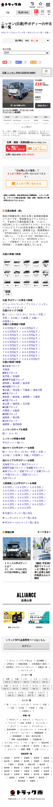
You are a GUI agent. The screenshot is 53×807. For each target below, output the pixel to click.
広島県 (17, 774)
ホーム (12, 661)
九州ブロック (9, 478)
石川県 (26, 403)
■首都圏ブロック (11, 386)
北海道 (6, 369)
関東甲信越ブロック (13, 468)
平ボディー (8, 442)
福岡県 (6, 424)
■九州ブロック (10, 421)
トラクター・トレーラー (20, 733)
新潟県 (16, 383)
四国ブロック (29, 474)
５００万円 (8, 497)
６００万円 (37, 497)
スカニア (41, 692)
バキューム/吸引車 (21, 746)
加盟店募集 (23, 664)
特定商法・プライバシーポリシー (20, 667)
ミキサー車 (42, 729)
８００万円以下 (30, 352)
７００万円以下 (30, 349)
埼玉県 (16, 390)
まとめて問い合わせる (28, 183)
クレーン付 (40, 723)
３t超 (33, 318)
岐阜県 (16, 397)
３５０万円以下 (10, 338)
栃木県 (26, 383)
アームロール (37, 726)
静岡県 (26, 397)
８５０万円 (23, 504)
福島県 (46, 758)
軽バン (20, 442)
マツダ (25, 686)
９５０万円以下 (10, 359)
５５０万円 (23, 497)
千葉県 (26, 390)
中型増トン (8, 321)
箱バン (34, 743)
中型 (40, 314)
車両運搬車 (17, 736)
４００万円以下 (30, 338)
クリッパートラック (13, 304)
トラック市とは (25, 661)
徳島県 (6, 417)
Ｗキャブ (26, 720)
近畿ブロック (43, 471)
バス (25, 743)
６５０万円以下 (10, 349)
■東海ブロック (10, 393)
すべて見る (43, 532)
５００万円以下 (30, 342)
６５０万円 (8, 501)
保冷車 (36, 746)
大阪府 (16, 410)
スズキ (20, 692)
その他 (13, 318)
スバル (35, 686)
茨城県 (36, 761)
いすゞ (26, 679)
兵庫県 (6, 410)
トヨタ (45, 679)
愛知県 (6, 397)
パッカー (24, 726)
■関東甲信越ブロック (13, 379)
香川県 (16, 417)
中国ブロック (12, 474)
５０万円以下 (9, 328)
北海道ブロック (10, 464)
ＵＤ (35, 679)
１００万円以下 (27, 328)
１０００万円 (24, 508)
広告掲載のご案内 (39, 664)
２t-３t (32, 314)
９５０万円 (8, 508)
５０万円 (7, 487)
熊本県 (41, 778)
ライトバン (12, 749)
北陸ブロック (26, 471)
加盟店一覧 (42, 667)
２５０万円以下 (10, 335)
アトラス (30, 304)
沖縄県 (32, 781)
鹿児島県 (17, 424)
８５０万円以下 (10, 355)
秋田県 (36, 758)
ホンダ (15, 686)
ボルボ (11, 692)
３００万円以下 (30, 335)
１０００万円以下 (31, 359)
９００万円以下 (30, 355)
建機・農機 (25, 749)
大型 (5, 318)
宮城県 (16, 376)
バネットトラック (14, 307)
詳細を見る (42, 106)
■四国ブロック (10, 414)
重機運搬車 (39, 733)
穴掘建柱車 (37, 739)
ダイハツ (46, 686)
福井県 (16, 403)
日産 (6, 686)
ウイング (12, 723)
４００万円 (23, 494)
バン (10, 314)
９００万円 (37, 504)
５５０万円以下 (10, 345)
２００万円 (8, 490)
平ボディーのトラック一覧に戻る (22, 522)
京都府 (17, 771)
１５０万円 (35, 487)
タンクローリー (26, 729)
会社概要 (40, 661)
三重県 (36, 397)
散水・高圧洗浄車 (33, 736)
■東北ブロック (10, 373)
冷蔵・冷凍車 (25, 723)
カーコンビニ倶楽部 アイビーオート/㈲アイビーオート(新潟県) (18, 111)
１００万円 (20, 487)
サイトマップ (26, 670)
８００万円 (8, 504)
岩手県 (6, 376)
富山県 (6, 403)
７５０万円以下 (10, 352)
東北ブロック (28, 464)
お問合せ (10, 664)
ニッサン (43, 304)
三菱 (17, 679)
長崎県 (31, 778)
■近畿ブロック (10, 407)
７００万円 (23, 501)
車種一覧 (7, 682)
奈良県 (46, 771)
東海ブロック (9, 471)
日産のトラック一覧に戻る (18, 513)
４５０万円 (37, 494)
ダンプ (13, 726)
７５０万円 (37, 501)
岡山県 (7, 774)
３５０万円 (8, 494)
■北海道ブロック (11, 366)
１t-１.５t (20, 314)
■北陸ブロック (10, 400)
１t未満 (24, 318)
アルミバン (39, 720)
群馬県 (6, 383)
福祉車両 (45, 743)
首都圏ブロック (34, 468)
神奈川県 (37, 390)
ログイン (26, 646)
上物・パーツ (40, 749)
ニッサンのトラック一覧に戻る (21, 518)
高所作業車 (11, 729)
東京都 (6, 390)
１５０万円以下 (10, 331)
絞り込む (25, 12)
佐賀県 (21, 778)
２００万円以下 (30, 331)
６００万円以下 (30, 345)
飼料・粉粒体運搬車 (20, 739)
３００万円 (37, 490)
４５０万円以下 (10, 342)
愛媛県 (46, 774)
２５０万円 (23, 490)
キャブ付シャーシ (11, 743)
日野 (8, 679)
